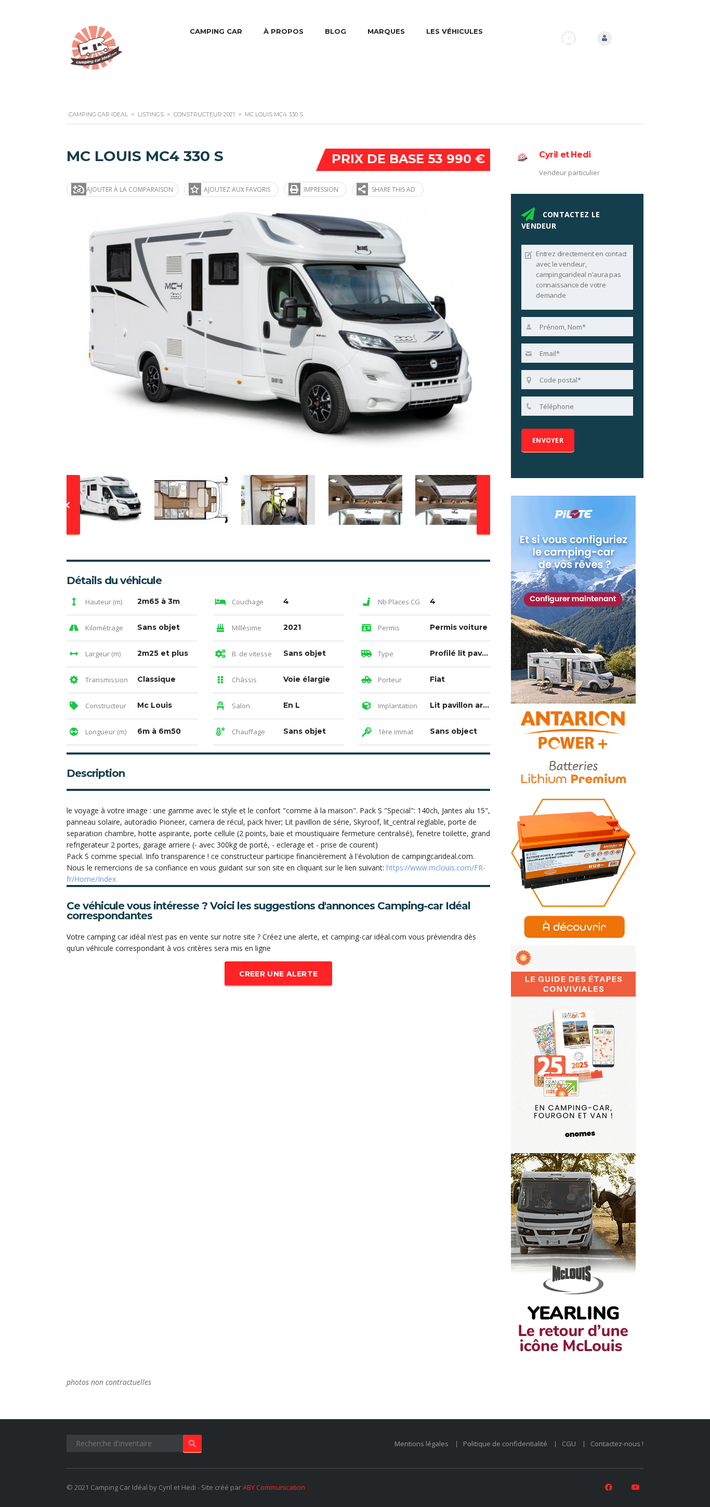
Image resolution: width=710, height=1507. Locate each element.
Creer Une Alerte (278, 974)
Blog (335, 31)
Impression (321, 189)
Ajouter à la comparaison (129, 189)
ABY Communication (274, 1487)
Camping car (216, 31)
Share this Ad (393, 189)
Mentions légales (422, 1443)
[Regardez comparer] (568, 38)
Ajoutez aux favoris (237, 189)
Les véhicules (454, 31)
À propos (284, 31)
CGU (569, 1443)
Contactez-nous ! (616, 1443)
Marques (386, 31)
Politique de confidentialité (505, 1443)
